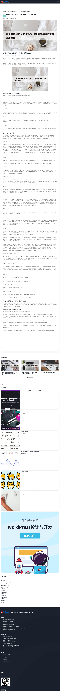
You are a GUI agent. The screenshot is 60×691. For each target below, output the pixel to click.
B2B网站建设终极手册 (7, 643)
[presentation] (10, 365)
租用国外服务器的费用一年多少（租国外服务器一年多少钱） (9, 373)
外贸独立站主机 (4, 595)
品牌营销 (3, 588)
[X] (4, 690)
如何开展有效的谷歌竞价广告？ (9, 638)
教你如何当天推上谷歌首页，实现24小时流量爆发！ (30, 491)
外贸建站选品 (4, 593)
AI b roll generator (6, 654)
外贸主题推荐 (4, 590)
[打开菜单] (58, 2)
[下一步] (57, 368)
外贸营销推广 (4, 598)
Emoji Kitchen (6, 657)
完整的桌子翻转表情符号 (25, 431)
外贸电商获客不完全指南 (8, 636)
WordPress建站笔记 (5, 585)
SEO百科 (3, 580)
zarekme (6, 18)
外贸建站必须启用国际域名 (8, 624)
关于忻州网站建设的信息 (48, 372)
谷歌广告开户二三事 (7, 640)
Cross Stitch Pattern (7, 661)
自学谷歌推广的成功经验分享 (9, 629)
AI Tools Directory (6, 656)
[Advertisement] (30, 341)
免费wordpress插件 (5, 587)
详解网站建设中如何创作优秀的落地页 (11, 626)
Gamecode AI (5, 659)
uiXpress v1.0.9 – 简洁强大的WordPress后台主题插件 (31, 390)
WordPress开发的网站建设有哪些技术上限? (12, 645)
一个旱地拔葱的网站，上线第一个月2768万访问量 (30, 451)
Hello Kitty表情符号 (25, 471)
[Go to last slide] (3, 368)
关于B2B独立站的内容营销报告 (9, 641)
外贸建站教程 (4, 592)
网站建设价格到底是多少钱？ (9, 619)
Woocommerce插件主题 (6, 582)
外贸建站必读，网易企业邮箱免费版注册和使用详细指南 (14, 628)
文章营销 (3, 600)
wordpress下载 (4, 583)
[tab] (27, 377)
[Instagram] (6, 690)
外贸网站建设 (4, 597)
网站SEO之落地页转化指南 (8, 646)
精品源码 (3, 602)
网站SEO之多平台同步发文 (8, 621)
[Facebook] (2, 690)
